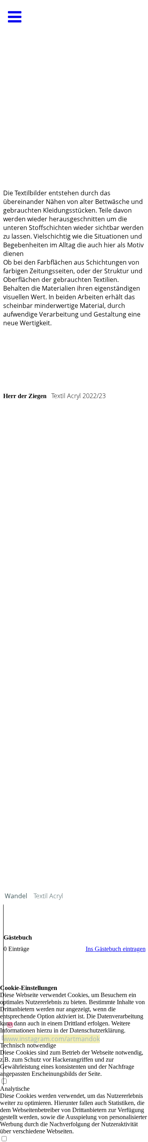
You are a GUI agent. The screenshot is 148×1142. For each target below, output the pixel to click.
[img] (74, 79)
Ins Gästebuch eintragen (116, 948)
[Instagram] (10, 1024)
